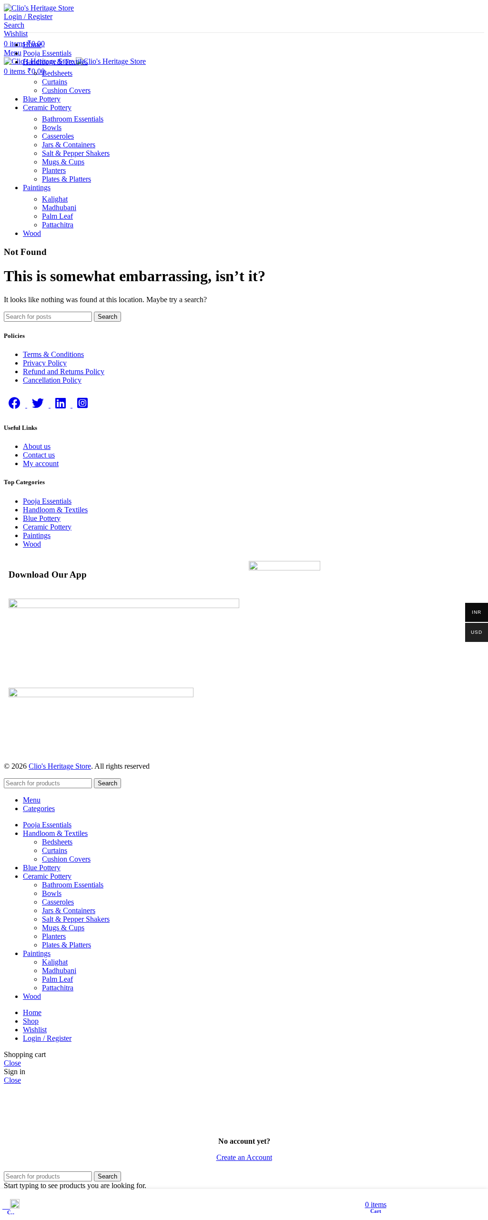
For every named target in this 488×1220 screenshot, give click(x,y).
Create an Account (244, 1157)
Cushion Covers (66, 90)
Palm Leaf (57, 216)
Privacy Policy (45, 363)
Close (12, 1063)
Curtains (54, 82)
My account (41, 463)
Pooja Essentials (47, 501)
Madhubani (59, 207)
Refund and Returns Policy (63, 371)
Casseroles (58, 136)
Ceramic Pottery (47, 527)
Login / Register (47, 1038)
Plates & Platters (66, 179)
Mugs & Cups (63, 162)
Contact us (39, 455)
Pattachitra (57, 225)
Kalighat (55, 199)
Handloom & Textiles (55, 510)
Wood (32, 544)
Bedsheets (57, 73)
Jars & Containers (68, 145)
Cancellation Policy (52, 380)
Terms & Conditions (53, 354)
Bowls (51, 127)
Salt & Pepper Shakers (76, 153)
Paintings (37, 535)
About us (37, 446)
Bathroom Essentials (72, 119)
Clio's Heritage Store (60, 766)
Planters (54, 170)
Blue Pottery (42, 518)
